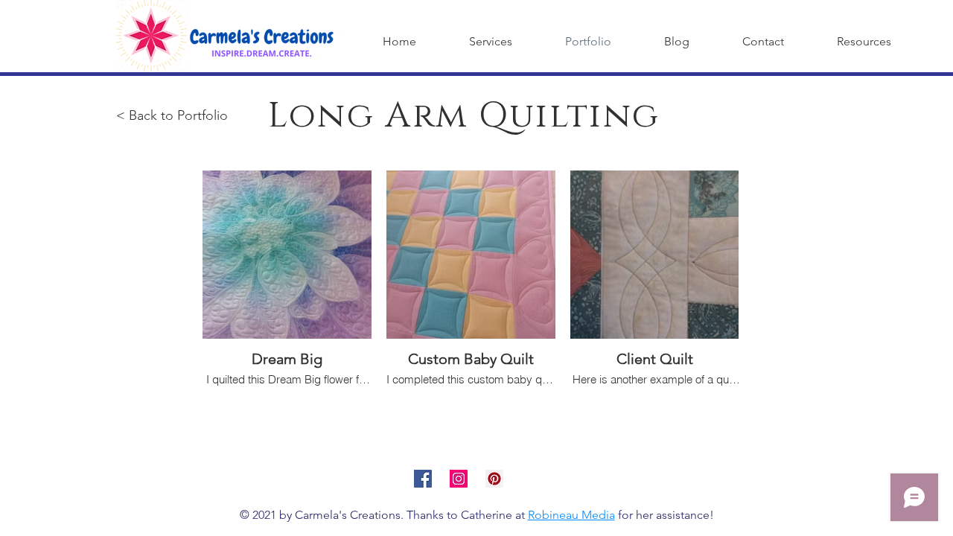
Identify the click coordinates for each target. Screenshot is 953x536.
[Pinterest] (494, 479)
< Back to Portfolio (172, 115)
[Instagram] (459, 479)
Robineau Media (571, 515)
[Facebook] (423, 479)
